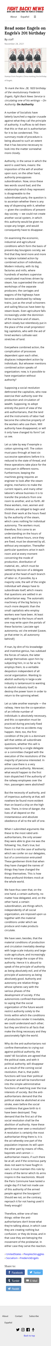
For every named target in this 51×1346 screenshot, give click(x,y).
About (13, 16)
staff (10, 39)
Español (25, 16)
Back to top (29, 1335)
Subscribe (34, 1316)
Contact (18, 1316)
